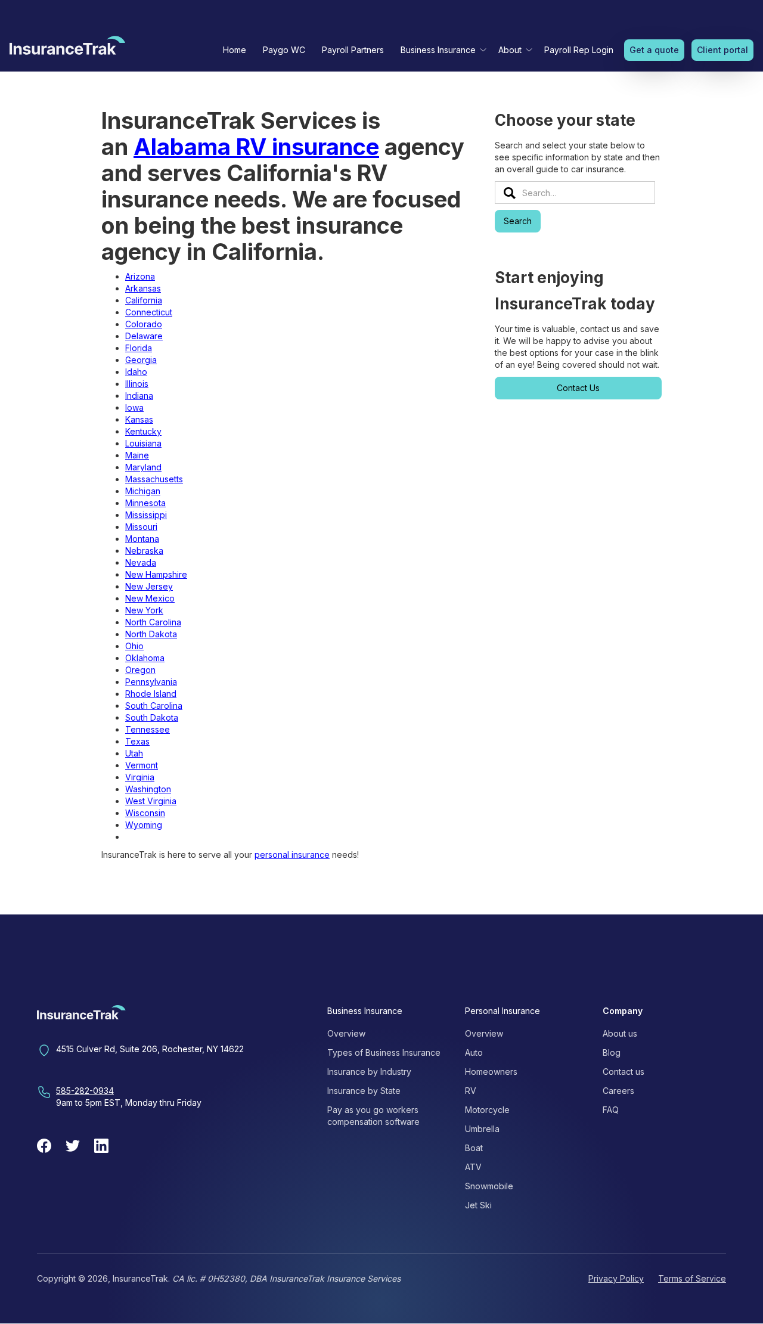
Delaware (144, 336)
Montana (142, 539)
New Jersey (149, 586)
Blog (612, 1052)
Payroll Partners (353, 50)
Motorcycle (487, 1110)
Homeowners (491, 1071)
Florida (138, 348)
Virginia (139, 777)
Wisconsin (145, 813)
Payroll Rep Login (578, 50)
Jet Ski (478, 1205)
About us (620, 1033)
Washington (148, 789)
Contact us (623, 1071)
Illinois (136, 384)
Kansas (139, 419)
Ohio (134, 646)
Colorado (143, 324)
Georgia (141, 360)
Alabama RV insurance (256, 146)
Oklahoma (145, 658)
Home (234, 50)
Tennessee (147, 729)
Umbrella (482, 1129)
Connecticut (148, 312)
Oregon (140, 670)
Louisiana (143, 443)
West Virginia (150, 801)
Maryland (143, 467)
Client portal (722, 50)
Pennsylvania (151, 682)
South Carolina (153, 705)
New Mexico (150, 598)
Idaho (136, 372)
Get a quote (654, 50)
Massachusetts (154, 479)
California (143, 300)
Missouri (141, 527)
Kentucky (143, 431)
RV (470, 1091)
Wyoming (143, 825)
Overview (346, 1033)
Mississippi (146, 515)
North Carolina (153, 622)
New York (144, 610)
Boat (474, 1148)
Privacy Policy (616, 1278)
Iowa (134, 407)
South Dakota (151, 717)
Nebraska (144, 550)
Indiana (139, 395)
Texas (137, 741)
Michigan (142, 491)
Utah (134, 753)
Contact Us (578, 388)
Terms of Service (692, 1278)
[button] (441, 50)
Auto (474, 1052)
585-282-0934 (85, 1091)
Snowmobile (489, 1186)
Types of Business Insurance (384, 1052)
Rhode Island (150, 694)
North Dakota (151, 634)
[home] (67, 48)
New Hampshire (156, 574)
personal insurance (292, 854)
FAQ (611, 1110)
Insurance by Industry (369, 1071)
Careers (618, 1091)
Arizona (140, 276)
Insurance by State (364, 1091)
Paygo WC (284, 50)
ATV (473, 1167)
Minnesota (145, 503)
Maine (137, 455)
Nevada (140, 562)
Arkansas (143, 288)
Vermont (141, 765)
